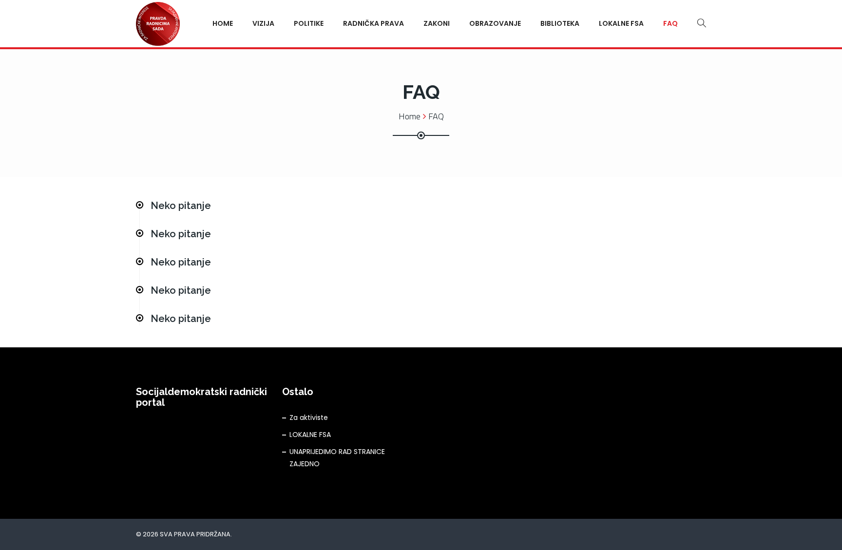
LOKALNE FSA (310, 434)
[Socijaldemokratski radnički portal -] (158, 23)
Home (222, 23)
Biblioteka (559, 23)
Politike (309, 23)
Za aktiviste (308, 417)
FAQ (670, 23)
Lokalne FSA (621, 23)
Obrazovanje (495, 23)
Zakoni (436, 23)
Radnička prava (373, 23)
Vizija (263, 23)
